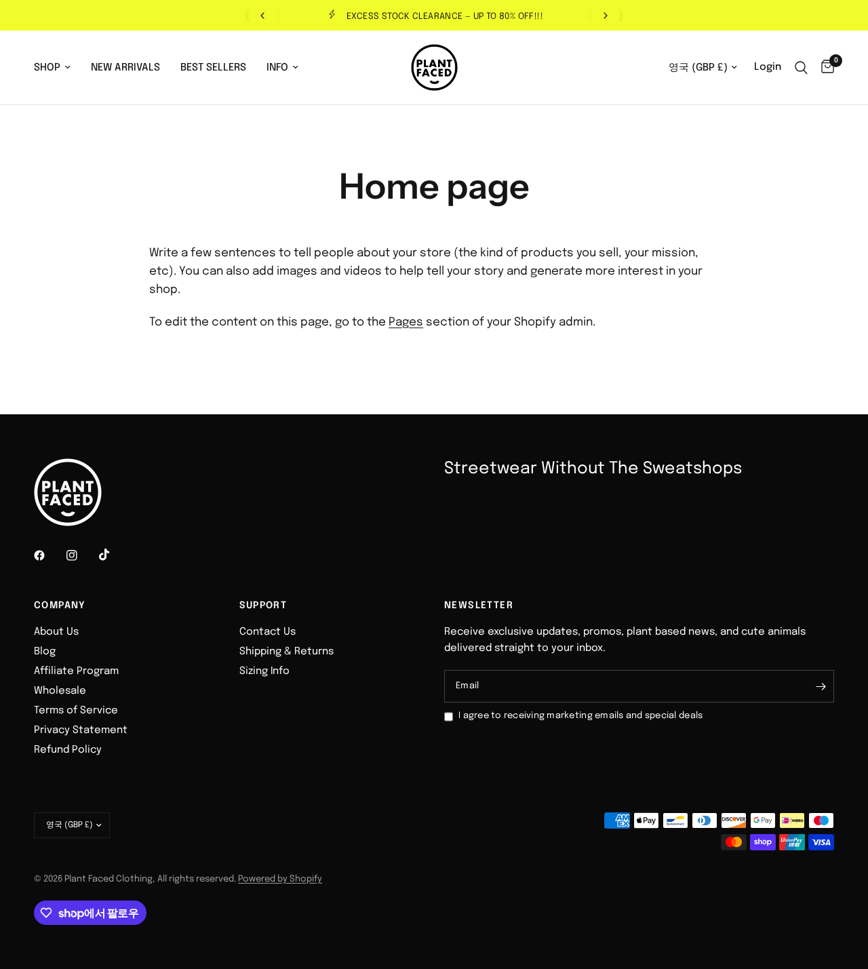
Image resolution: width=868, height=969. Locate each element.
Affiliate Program (76, 671)
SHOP (47, 67)
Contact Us (267, 632)
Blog (45, 651)
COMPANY (60, 605)
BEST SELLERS (213, 67)
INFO (277, 67)
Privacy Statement (80, 730)
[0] (824, 67)
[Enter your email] (820, 686)
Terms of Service (76, 710)
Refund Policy (68, 750)
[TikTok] (114, 555)
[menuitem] (57, 68)
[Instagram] (81, 555)
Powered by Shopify (280, 879)
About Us (56, 632)
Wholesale (60, 691)
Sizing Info (264, 671)
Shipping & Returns (286, 651)
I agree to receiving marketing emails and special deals (580, 715)
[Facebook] (49, 555)
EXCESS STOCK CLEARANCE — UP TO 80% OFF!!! (445, 16)
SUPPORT (263, 605)
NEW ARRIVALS (125, 67)
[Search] (801, 67)
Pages (406, 322)
